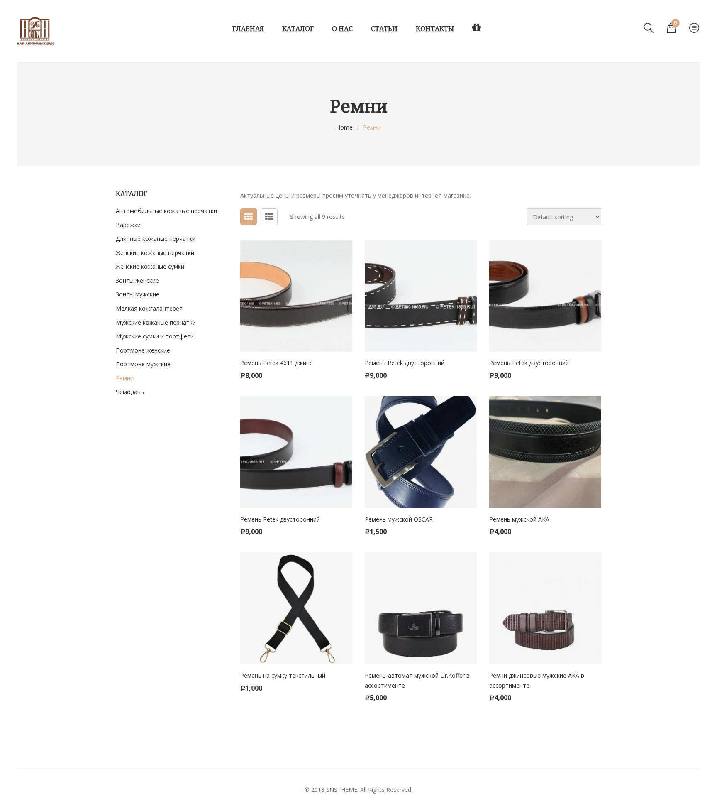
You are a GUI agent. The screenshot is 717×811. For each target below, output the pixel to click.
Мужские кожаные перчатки (156, 322)
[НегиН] (35, 31)
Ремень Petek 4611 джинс (276, 363)
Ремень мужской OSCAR (399, 519)
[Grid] (248, 216)
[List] (269, 216)
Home (344, 127)
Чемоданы (130, 392)
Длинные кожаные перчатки (155, 239)
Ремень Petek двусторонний (404, 363)
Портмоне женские (143, 350)
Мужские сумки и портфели (155, 336)
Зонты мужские (137, 294)
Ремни (125, 378)
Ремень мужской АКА (519, 519)
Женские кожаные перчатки (155, 253)
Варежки (128, 225)
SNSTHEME (341, 790)
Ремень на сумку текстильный (282, 675)
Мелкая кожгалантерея (149, 308)
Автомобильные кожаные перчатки (166, 211)
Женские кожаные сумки (150, 266)
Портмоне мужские (143, 364)
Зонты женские (137, 280)
